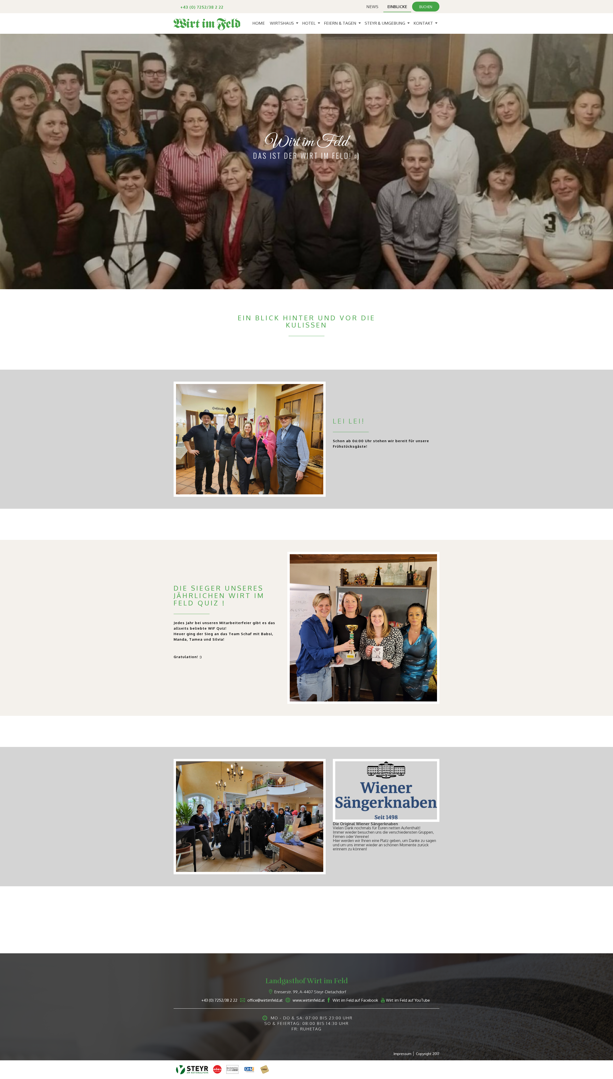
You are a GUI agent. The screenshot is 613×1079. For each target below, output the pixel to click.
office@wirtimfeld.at (265, 1000)
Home (258, 23)
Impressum (402, 1053)
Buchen (425, 7)
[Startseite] (207, 23)
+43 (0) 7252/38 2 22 (201, 7)
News (372, 6)
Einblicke (397, 6)
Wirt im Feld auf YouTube (408, 1000)
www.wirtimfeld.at (309, 1000)
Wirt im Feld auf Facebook (355, 1000)
